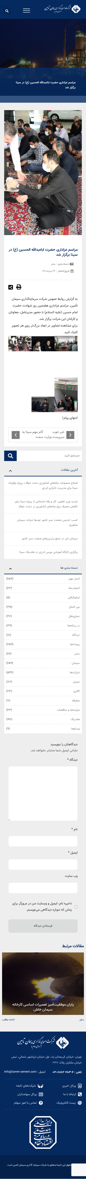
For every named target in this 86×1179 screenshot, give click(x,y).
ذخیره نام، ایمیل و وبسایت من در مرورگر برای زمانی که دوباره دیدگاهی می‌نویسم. (42, 906)
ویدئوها (75, 729)
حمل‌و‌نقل (74, 616)
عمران (76, 682)
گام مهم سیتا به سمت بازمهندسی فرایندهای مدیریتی (32, 435)
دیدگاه (76, 635)
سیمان (76, 663)
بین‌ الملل (74, 607)
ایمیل (73, 852)
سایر (77, 654)
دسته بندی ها (69, 568)
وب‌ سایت (71, 876)
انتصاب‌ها (74, 588)
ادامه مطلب (8, 1019)
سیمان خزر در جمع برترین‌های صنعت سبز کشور (50, 538)
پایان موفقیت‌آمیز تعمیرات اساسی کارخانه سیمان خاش (43, 1006)
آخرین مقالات (69, 470)
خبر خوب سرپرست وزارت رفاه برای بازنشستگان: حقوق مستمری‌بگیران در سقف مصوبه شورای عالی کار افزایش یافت (54, 435)
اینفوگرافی (74, 597)
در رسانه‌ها (73, 625)
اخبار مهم (74, 579)
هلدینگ (75, 719)
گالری (76, 691)
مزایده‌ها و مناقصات (68, 710)
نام (74, 829)
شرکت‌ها (75, 672)
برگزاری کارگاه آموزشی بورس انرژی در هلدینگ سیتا (48, 552)
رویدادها (75, 644)
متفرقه (76, 700)
